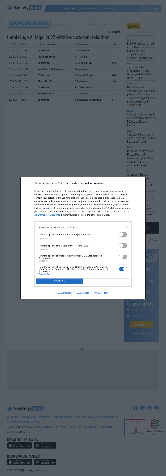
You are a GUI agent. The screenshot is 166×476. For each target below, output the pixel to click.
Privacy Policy (101, 292)
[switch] (123, 234)
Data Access (83, 292)
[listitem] (83, 227)
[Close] (139, 183)
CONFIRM (60, 281)
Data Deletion (65, 292)
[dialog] (83, 238)
